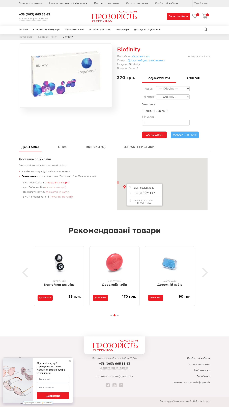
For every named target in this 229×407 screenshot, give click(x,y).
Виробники (203, 376)
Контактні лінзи (74, 30)
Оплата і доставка (137, 3)
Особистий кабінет (198, 358)
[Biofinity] (65, 74)
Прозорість (26, 37)
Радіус (148, 89)
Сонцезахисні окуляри (46, 30)
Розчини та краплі (100, 30)
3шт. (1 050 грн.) (157, 111)
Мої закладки (202, 370)
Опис (62, 147)
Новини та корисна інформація (68, 3)
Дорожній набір (60, 285)
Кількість (148, 117)
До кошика (154, 135)
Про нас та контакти (106, 3)
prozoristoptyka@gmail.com (116, 376)
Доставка (30, 147)
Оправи (23, 30)
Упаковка (148, 104)
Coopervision (141, 56)
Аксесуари (122, 30)
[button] (124, 186)
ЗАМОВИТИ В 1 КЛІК (184, 135)
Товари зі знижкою (30, 3)
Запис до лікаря (178, 16)
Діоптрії (149, 97)
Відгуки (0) (96, 147)
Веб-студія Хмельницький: (176, 401)
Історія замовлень (199, 364)
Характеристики (139, 147)
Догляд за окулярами (147, 30)
